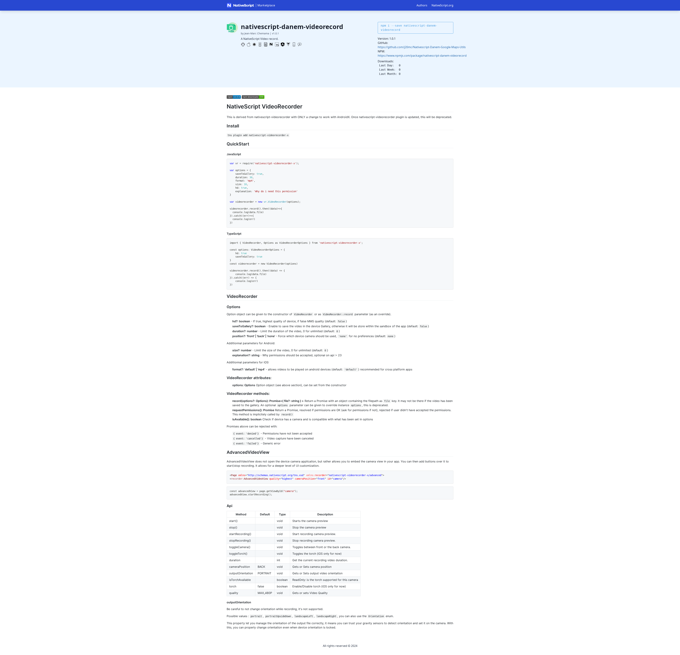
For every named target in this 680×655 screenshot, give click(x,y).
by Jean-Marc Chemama (255, 33)
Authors (421, 5)
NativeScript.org (442, 5)
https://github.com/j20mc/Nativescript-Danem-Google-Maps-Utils (422, 47)
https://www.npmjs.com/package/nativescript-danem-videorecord (422, 56)
